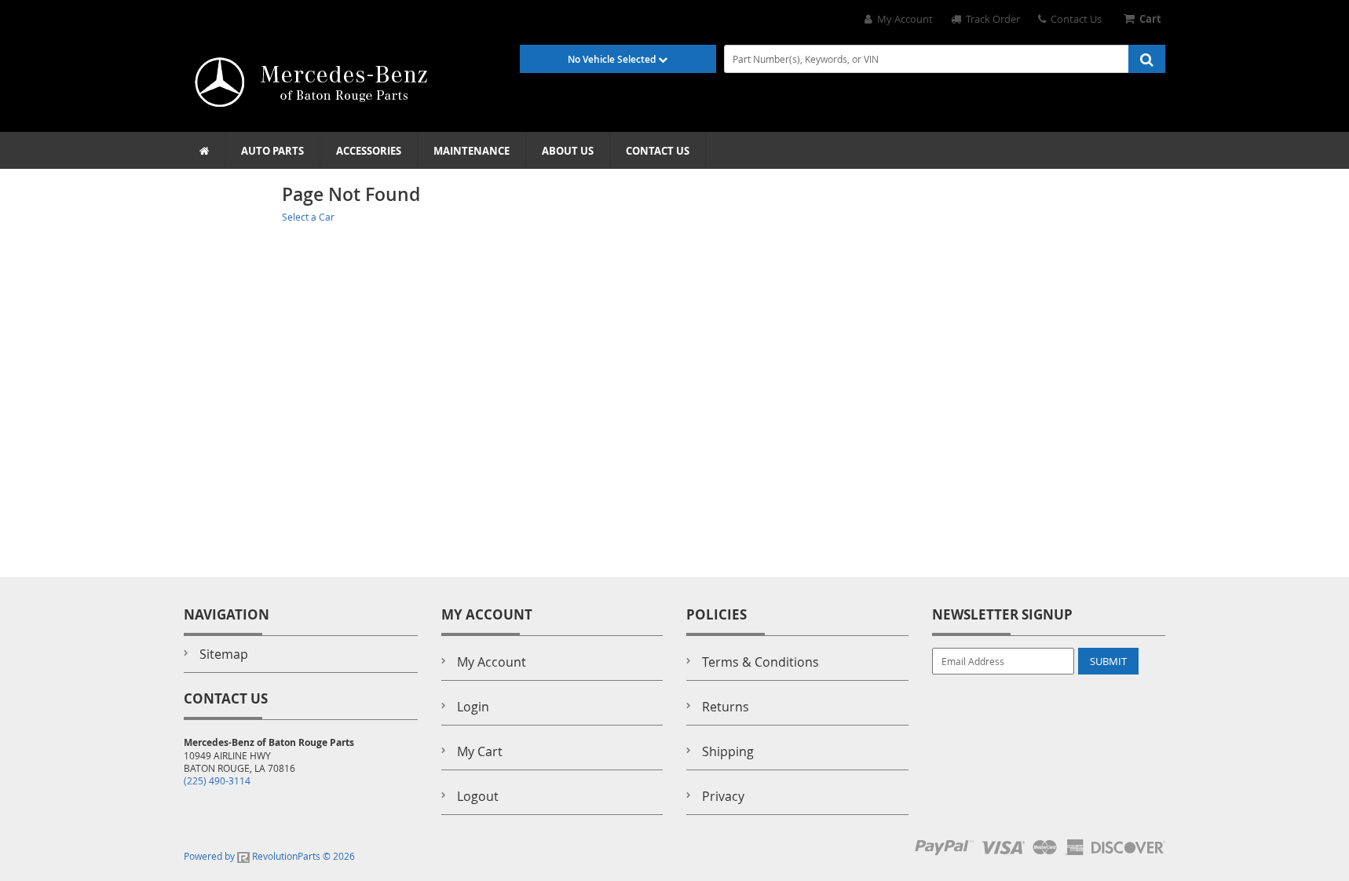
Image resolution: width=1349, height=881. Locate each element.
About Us (568, 151)
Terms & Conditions (760, 662)
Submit (1108, 661)
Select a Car (308, 216)
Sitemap (223, 654)
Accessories (368, 151)
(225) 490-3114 (217, 780)
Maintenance (471, 151)
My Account (902, 19)
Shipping (728, 751)
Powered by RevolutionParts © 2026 (269, 856)
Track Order (990, 19)
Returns (725, 706)
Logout (478, 796)
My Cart (480, 751)
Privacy (723, 796)
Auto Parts (272, 151)
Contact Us (1074, 19)
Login (473, 706)
